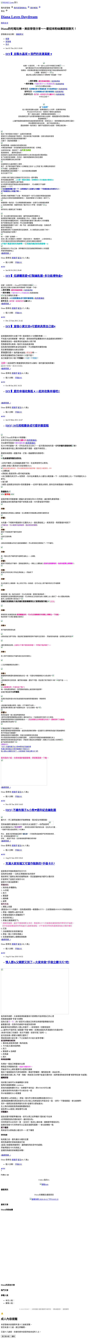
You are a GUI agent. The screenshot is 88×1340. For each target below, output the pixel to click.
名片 (7, 44)
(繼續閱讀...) (6, 253)
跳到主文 (4, 23)
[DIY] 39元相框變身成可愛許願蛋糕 (27, 425)
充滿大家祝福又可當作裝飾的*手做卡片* (15, 749)
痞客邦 (14, 258)
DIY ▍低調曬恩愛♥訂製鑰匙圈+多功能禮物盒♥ (34, 275)
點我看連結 (63, 89)
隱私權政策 (57, 1309)
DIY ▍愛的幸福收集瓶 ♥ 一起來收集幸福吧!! (33, 391)
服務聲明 (66, 1309)
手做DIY (18, 262)
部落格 (8, 42)
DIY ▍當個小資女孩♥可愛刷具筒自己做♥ (30, 326)
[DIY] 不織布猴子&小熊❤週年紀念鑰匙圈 (16, 747)
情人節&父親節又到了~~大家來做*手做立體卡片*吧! (19, 751)
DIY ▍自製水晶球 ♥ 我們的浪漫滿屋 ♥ (29, 53)
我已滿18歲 (5, 1336)
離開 (13, 1336)
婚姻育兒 (19, 34)
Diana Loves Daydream (19, 17)
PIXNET (26, 1309)
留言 (19, 258)
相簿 (7, 39)
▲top (3, 266)
